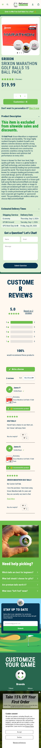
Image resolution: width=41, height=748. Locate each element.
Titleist (11, 688)
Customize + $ (20, 102)
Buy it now (34, 108)
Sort (20, 378)
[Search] (7, 4)
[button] (11, 79)
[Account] (32, 4)
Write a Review (16, 370)
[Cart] (38, 4)
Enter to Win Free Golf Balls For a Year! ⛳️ (20, 12)
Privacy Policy (29, 726)
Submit (20, 628)
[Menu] (2, 4)
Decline (19, 737)
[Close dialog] (39, 692)
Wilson (30, 688)
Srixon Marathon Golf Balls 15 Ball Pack (23, 401)
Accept (19, 732)
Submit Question (20, 266)
